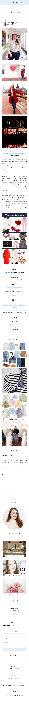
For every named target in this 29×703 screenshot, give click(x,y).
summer (14, 606)
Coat (24, 153)
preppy (14, 605)
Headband (15, 279)
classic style (14, 613)
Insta (3, 471)
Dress (6, 279)
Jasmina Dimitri (8, 455)
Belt (13, 153)
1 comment (14, 321)
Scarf (11, 155)
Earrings (20, 287)
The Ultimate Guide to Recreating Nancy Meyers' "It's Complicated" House (15, 557)
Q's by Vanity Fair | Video (19, 469)
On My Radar (14, 328)
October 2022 (14, 671)
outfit (11, 312)
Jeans (9, 153)
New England (14, 608)
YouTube (14, 307)
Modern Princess (6, 469)
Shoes (22, 272)
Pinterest (23, 305)
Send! (14, 649)
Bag (19, 272)
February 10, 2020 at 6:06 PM (10, 457)
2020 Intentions (14, 333)
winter (14, 314)
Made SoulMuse (14, 700)
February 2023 (14, 670)
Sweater (5, 153)
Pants (9, 272)
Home (14, 691)
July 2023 (14, 666)
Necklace (14, 272)
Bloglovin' (5, 305)
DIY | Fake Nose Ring (14, 575)
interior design (14, 610)
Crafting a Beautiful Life (14, 594)
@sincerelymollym (21, 685)
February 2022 (14, 678)
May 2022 (14, 675)
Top (6, 272)
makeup (14, 617)
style (15, 312)
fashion (6, 312)
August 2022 (14, 673)
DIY (14, 612)
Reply (3, 474)
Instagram (16, 305)
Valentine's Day (21, 312)
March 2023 (14, 668)
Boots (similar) (18, 153)
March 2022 (14, 677)
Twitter (11, 305)
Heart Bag (16, 155)
